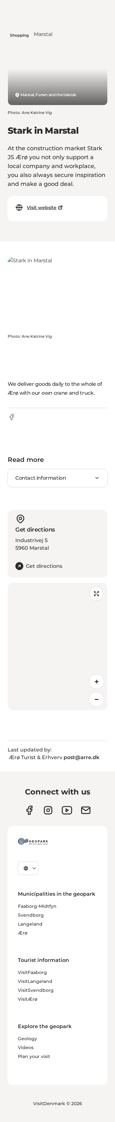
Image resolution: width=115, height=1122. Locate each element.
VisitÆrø (27, 999)
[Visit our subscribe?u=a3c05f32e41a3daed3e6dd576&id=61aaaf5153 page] (85, 810)
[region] (57, 646)
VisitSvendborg (36, 990)
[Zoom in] (96, 681)
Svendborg (31, 915)
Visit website (42, 207)
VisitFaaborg (32, 972)
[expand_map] (96, 594)
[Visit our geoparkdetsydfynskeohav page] (29, 810)
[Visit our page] (48, 810)
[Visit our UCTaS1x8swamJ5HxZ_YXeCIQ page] (67, 810)
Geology (27, 1038)
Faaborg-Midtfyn (37, 906)
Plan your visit (34, 1056)
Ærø (22, 933)
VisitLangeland (35, 981)
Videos (26, 1047)
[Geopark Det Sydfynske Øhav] (33, 841)
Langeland (30, 924)
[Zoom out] (96, 699)
